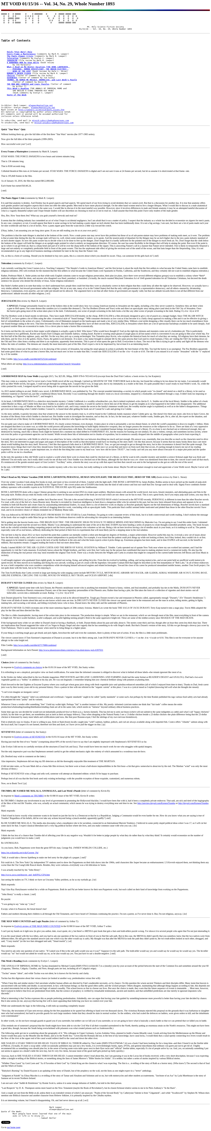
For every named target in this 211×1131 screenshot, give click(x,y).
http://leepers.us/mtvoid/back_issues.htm (41, 110)
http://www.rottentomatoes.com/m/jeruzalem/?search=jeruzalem (51, 364)
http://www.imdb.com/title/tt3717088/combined (34, 645)
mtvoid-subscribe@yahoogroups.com (50, 120)
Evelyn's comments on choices (28, 667)
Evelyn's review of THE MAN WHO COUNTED (37, 926)
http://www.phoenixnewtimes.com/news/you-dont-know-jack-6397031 (71, 650)
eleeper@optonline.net (43, 107)
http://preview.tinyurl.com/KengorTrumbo (156, 803)
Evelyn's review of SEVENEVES (29, 737)
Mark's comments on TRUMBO (29, 796)
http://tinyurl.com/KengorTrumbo (193, 803)
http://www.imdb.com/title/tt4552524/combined (34, 359)
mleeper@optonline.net (41, 105)
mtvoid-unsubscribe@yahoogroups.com (53, 123)
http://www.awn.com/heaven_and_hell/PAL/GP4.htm (25, 875)
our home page (13, 1127)
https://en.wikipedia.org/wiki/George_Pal (19, 852)
